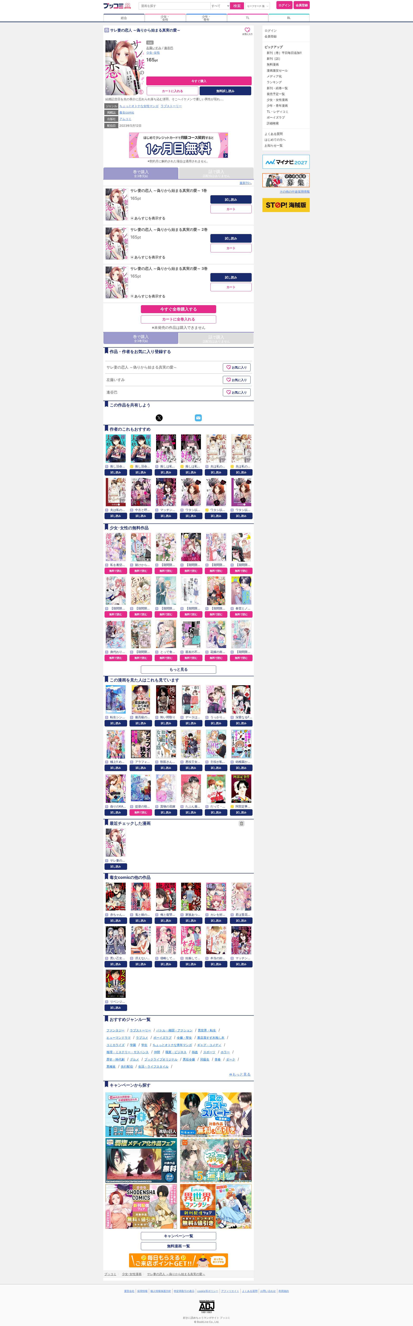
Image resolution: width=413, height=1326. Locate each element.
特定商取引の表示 (184, 1291)
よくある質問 (274, 134)
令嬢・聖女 (184, 1037)
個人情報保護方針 (160, 1291)
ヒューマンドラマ (118, 1037)
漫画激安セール (277, 70)
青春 (218, 1059)
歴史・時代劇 (115, 1059)
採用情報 (142, 1291)
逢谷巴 (168, 48)
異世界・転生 (207, 1030)
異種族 (111, 1066)
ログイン (285, 5)
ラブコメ (142, 1037)
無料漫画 (273, 64)
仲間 (157, 1052)
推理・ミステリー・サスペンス (127, 1052)
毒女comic (126, 112)
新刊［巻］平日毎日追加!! (284, 53)
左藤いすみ (153, 48)
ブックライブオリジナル (160, 1059)
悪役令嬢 (189, 1059)
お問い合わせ (268, 1291)
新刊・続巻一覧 (277, 88)
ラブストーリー (171, 106)
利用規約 (284, 1291)
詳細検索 (273, 123)
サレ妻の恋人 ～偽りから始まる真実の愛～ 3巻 (169, 268)
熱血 (195, 1052)
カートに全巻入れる (178, 319)
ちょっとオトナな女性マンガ (139, 106)
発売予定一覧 (276, 94)
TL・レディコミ (277, 111)
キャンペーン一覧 (178, 1236)
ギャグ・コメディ (209, 1045)
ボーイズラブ (162, 1037)
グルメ (134, 1059)
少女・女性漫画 (277, 100)
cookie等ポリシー (207, 1291)
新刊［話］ (274, 58)
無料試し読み (225, 91)
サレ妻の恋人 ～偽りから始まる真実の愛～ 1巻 (168, 190)
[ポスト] (159, 417)
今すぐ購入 (198, 81)
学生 (144, 1045)
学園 (133, 1045)
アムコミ (125, 119)
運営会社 (129, 1291)
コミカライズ (115, 1045)
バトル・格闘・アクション (174, 1030)
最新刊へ (246, 183)
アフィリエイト (230, 1291)
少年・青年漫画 (277, 105)
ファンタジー (115, 1030)
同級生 (204, 1059)
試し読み (231, 199)
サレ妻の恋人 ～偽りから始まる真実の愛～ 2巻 (169, 229)
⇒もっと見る (240, 1074)
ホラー (225, 1052)
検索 (237, 6)
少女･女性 (153, 52)
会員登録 (302, 5)
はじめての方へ (275, 139)
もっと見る (179, 669)
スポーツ (209, 1052)
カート (231, 209)
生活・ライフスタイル (153, 1066)
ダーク (230, 1059)
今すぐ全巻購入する (178, 309)
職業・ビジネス (175, 1052)
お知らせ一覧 (274, 145)
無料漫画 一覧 (178, 1246)
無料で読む (115, 570)
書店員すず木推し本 (210, 1037)
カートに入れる (172, 91)
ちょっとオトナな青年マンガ (172, 1045)
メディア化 (274, 76)
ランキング (274, 82)
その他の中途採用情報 (295, 191)
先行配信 (127, 1066)
